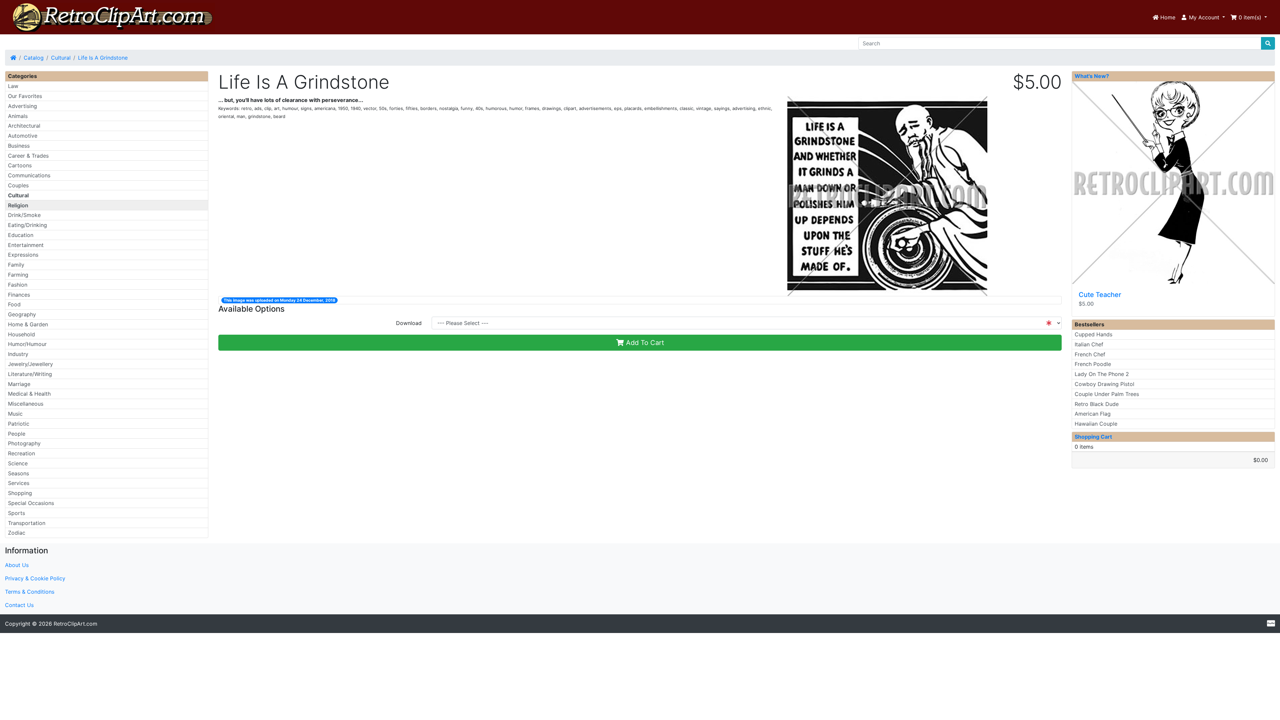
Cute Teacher (1100, 295)
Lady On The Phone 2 (1102, 374)
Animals (18, 116)
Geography (22, 314)
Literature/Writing (30, 374)
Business (19, 145)
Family (16, 264)
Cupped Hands (1093, 334)
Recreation (21, 453)
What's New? (1092, 76)
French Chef (1090, 354)
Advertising (22, 106)
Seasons (18, 473)
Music (15, 413)
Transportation (26, 523)
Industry (18, 354)
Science (18, 463)
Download (409, 323)
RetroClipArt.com (75, 623)
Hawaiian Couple (1096, 423)
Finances (19, 294)
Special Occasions (31, 503)
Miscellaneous (25, 403)
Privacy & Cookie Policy (35, 578)
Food (14, 304)
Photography (24, 443)
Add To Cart (644, 343)
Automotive (22, 135)
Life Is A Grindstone (103, 57)
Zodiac (16, 532)
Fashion (17, 284)
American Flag (1093, 413)
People (16, 433)
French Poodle (1093, 364)
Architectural (24, 125)
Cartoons (20, 165)
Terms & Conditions (29, 591)
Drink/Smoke (24, 215)
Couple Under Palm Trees (1107, 394)
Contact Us (19, 605)
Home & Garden (28, 324)
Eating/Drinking (27, 225)
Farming (18, 274)
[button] (1203, 17)
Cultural (61, 57)
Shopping (20, 493)
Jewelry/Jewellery (30, 364)
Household (21, 334)
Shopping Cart (1093, 436)
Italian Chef (1089, 344)
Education (20, 235)
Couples (18, 185)
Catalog (34, 57)
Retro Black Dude (1097, 404)
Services (18, 483)
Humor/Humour (27, 344)
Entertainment (26, 245)
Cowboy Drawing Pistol (1104, 384)
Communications (29, 175)
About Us (17, 565)
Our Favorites (25, 96)
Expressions (23, 254)
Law (13, 86)
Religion (18, 205)
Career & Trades (28, 155)
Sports (16, 513)
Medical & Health (29, 393)
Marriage (19, 384)
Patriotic (18, 423)
